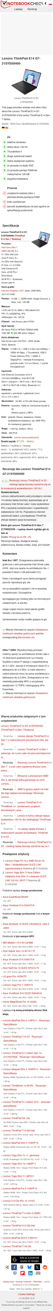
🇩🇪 (3, 127)
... (49, 9)
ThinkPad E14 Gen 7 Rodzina (17, 729)
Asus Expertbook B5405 (15, 896)
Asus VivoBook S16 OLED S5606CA (22, 993)
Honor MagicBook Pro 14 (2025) (20, 1001)
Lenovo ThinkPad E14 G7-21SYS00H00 (22, 725)
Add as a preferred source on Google (29, 1259)
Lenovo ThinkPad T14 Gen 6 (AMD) (21, 1213)
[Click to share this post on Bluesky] (29, 1267)
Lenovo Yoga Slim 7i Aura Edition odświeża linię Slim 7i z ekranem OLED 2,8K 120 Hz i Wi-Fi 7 (26, 876)
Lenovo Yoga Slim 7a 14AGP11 (19, 1163)
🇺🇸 (6, 127)
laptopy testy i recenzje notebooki (17, 1281)
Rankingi (32, 9)
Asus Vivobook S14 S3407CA (18, 905)
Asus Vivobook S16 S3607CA (18, 959)
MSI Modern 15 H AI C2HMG (18, 942)
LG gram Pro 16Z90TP (14, 976)
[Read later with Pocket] (15, 1273)
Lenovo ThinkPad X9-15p (16, 1118)
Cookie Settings (26, 1294)
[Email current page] (38, 1273)
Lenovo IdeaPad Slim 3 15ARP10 (20, 1142)
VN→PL (27, 537)
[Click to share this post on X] (37, 1267)
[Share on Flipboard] (22, 1273)
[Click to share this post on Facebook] (14, 1267)
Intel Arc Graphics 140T (12, 290)
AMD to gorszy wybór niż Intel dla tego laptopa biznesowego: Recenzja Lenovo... (24, 793)
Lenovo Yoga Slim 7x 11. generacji (21, 1155)
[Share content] (7, 1267)
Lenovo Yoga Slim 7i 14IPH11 (18, 1176)
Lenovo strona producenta (26, 437)
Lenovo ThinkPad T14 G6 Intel (19, 1130)
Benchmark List (26, 637)
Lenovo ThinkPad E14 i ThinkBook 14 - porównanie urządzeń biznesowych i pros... (21, 806)
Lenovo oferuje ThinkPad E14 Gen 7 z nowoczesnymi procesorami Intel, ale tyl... (25, 740)
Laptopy (18, 9)
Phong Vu (14, 537)
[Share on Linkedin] (30, 1273)
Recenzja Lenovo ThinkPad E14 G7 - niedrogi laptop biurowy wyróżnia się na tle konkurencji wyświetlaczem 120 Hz (25, 484)
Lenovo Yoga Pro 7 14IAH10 (18, 985)
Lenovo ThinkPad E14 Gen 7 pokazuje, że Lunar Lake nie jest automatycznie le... (25, 753)
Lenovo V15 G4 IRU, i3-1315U (19, 1200)
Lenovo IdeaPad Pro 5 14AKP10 (20, 1188)
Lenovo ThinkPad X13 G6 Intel (19, 1225)
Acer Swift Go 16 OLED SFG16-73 (21, 968)
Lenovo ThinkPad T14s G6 (17, 1246)
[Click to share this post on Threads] (22, 1267)
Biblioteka (37, 1281)
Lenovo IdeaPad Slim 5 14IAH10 (20, 1237)
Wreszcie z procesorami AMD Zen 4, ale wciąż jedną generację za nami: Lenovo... (24, 779)
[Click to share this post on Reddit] (45, 1267)
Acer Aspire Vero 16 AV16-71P (19, 951)
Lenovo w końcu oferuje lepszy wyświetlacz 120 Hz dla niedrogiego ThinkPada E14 (26, 819)
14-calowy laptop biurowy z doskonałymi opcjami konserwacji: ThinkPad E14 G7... (24, 832)
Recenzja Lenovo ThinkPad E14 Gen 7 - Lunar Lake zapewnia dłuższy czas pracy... (26, 766)
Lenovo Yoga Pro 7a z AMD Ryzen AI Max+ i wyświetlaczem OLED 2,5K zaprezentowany (24, 864)
